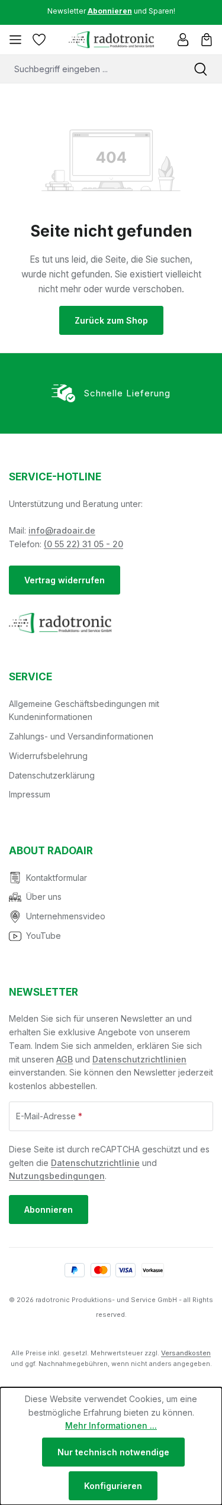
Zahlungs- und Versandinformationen (81, 736)
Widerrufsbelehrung (48, 756)
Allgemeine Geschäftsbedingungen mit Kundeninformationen (84, 710)
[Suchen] (200, 69)
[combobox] (89, 69)
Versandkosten (186, 1353)
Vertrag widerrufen (64, 580)
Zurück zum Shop (111, 320)
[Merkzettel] (39, 39)
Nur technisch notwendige (113, 1452)
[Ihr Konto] (183, 39)
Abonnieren (48, 1209)
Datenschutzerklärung (52, 775)
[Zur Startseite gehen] (111, 40)
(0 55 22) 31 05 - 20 (83, 544)
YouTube (43, 936)
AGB (64, 1059)
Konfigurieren (113, 1486)
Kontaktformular (56, 878)
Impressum (29, 794)
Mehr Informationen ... (111, 1425)
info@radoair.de (61, 530)
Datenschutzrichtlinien (139, 1059)
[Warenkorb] (206, 39)
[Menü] (15, 39)
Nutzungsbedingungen (57, 1176)
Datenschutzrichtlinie (95, 1163)
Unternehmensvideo (65, 916)
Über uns (44, 897)
